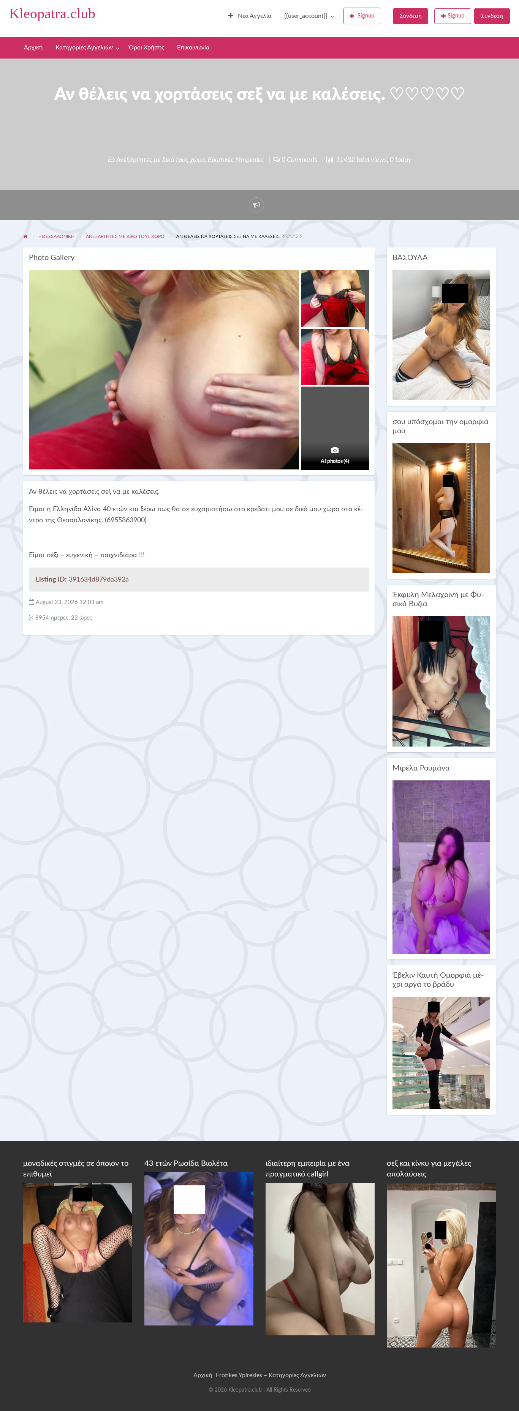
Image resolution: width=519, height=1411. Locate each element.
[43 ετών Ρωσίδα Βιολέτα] (198, 1248)
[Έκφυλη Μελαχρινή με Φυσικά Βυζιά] (441, 681)
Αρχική (33, 48)
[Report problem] (256, 204)
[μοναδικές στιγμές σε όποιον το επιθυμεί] (77, 1252)
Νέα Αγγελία (253, 16)
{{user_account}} (306, 16)
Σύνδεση (411, 16)
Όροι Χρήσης (146, 48)
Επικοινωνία (193, 48)
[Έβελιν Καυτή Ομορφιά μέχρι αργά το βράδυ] (441, 1052)
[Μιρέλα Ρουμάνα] (441, 866)
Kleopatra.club (52, 13)
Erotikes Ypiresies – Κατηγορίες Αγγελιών (271, 1375)
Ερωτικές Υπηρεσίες (236, 159)
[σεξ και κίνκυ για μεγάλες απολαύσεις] (441, 1265)
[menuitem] (250, 16)
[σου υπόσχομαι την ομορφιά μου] (441, 507)
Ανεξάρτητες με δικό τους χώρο (160, 159)
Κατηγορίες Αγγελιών (84, 48)
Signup (366, 16)
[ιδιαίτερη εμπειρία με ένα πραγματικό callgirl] (320, 1259)
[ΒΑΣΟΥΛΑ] (441, 334)
